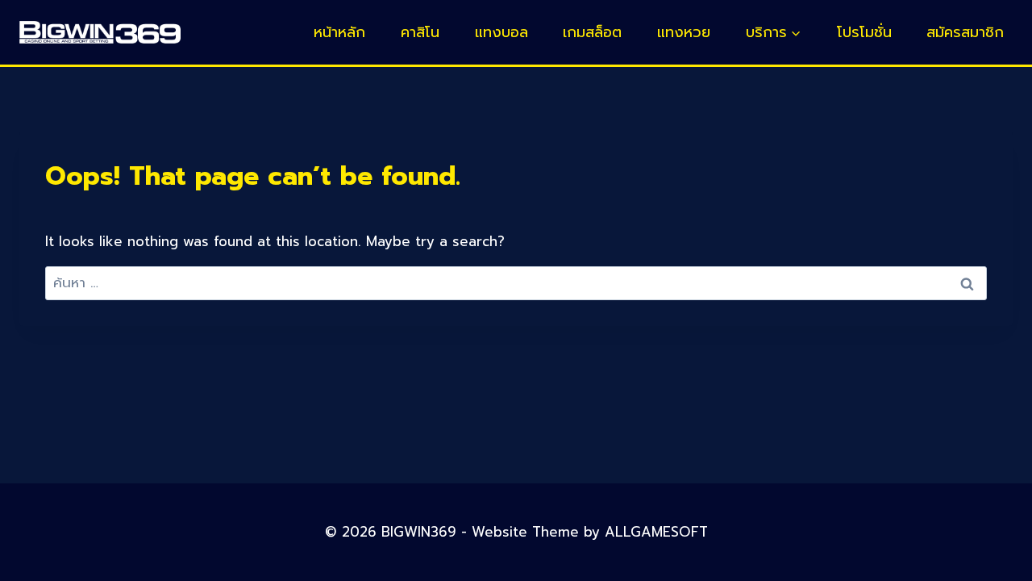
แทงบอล (501, 32)
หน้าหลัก (339, 32)
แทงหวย (683, 32)
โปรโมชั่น (864, 32)
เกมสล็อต (592, 32)
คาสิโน (420, 32)
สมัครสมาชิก (965, 32)
